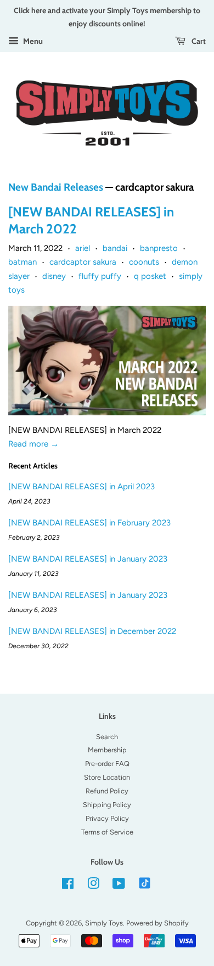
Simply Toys (104, 923)
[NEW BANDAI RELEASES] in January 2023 (87, 559)
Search (107, 737)
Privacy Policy (107, 818)
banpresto (159, 248)
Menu (32, 41)
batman (22, 262)
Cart (198, 40)
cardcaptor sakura (82, 262)
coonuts (144, 262)
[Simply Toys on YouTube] (118, 886)
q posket (150, 276)
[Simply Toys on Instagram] (93, 886)
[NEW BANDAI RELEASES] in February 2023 (89, 523)
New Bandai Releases (55, 187)
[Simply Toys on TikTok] (145, 882)
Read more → (33, 444)
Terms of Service (107, 832)
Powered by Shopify (157, 923)
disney (54, 276)
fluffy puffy (99, 276)
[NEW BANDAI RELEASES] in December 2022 (92, 631)
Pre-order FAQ (107, 763)
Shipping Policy (107, 805)
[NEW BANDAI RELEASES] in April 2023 (81, 486)
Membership (107, 750)
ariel (82, 248)
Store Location (107, 777)
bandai (115, 248)
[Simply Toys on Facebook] (67, 886)
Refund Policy (107, 791)
